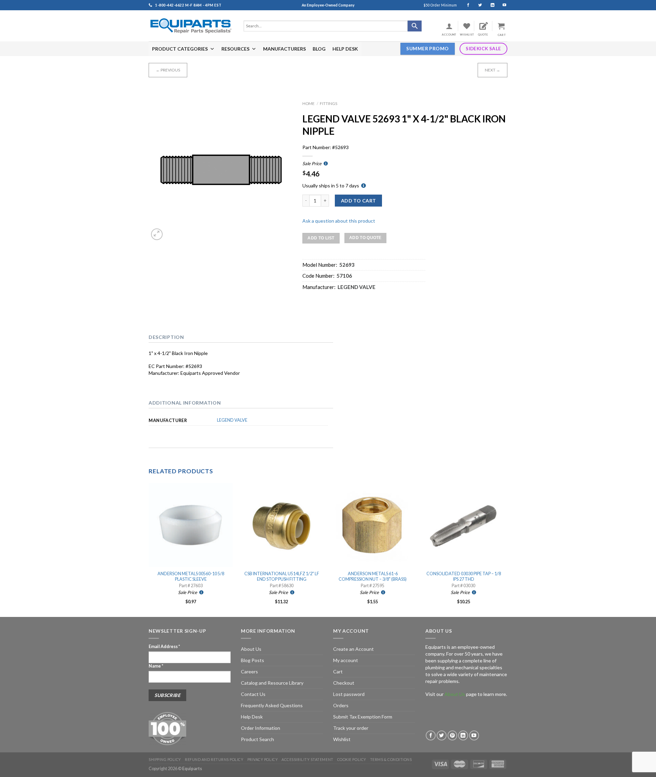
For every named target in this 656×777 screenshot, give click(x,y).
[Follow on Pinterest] (452, 735)
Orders (340, 705)
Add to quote (365, 237)
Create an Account (353, 649)
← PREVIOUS (168, 70)
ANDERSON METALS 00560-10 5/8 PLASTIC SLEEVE (191, 576)
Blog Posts (252, 660)
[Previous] (149, 549)
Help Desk (252, 717)
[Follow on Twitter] (477, 5)
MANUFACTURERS (284, 49)
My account (345, 660)
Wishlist (342, 739)
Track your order (350, 728)
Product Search (257, 739)
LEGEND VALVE (232, 420)
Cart (338, 671)
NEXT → (492, 70)
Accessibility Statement (307, 759)
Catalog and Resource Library (272, 683)
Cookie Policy (351, 759)
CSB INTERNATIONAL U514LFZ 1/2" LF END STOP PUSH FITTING (281, 576)
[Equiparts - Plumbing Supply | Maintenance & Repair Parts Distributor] (191, 26)
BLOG (319, 49)
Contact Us (253, 694)
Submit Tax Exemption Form (362, 717)
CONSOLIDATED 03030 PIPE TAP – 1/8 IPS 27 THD (463, 576)
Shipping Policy (165, 759)
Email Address (164, 646)
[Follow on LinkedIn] (489, 5)
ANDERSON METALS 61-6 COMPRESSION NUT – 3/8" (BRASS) (373, 576)
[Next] (505, 549)
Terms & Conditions (391, 759)
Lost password (349, 694)
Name (156, 666)
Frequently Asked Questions (272, 705)
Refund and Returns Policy (214, 759)
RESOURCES (235, 49)
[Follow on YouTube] (501, 5)
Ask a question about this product (338, 221)
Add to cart (358, 200)
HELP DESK (345, 49)
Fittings (328, 103)
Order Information (260, 728)
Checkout (343, 683)
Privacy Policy (262, 759)
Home (308, 103)
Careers (249, 671)
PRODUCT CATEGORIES (180, 49)
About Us (251, 649)
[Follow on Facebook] (465, 5)
